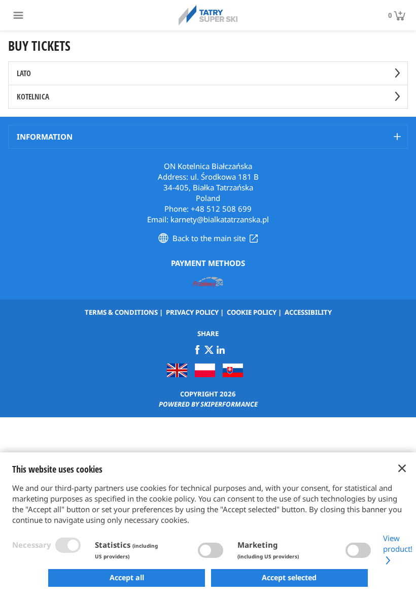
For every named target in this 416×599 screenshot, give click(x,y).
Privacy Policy (192, 312)
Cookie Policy (251, 312)
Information (45, 136)
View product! (397, 543)
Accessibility (308, 312)
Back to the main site (209, 238)
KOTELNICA (33, 96)
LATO (24, 73)
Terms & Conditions (121, 312)
